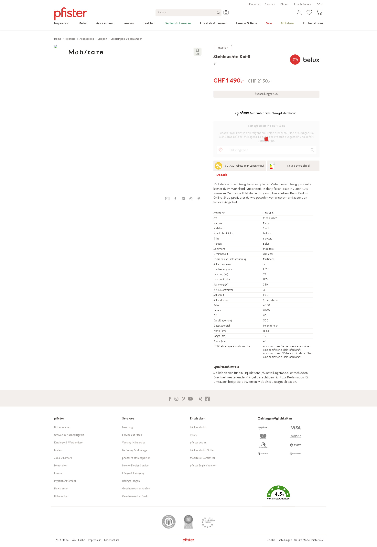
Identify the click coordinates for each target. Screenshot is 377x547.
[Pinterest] (183, 398)
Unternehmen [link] (62, 427)
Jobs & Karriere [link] (302, 4)
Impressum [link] (94, 540)
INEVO (194, 435)
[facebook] (175, 198)
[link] (61, 23)
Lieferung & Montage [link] (134, 450)
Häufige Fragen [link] (131, 481)
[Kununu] (207, 398)
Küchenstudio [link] (198, 427)
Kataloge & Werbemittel (68, 442)
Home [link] (57, 38)
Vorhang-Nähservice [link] (133, 442)
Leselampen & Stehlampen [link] (126, 38)
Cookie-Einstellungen (279, 540)
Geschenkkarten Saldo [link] (135, 496)
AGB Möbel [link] (62, 540)
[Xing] (200, 398)
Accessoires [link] (87, 38)
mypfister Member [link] (65, 481)
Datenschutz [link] (111, 540)
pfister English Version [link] (203, 465)
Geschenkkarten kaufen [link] (136, 488)
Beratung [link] (127, 427)
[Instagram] (176, 398)
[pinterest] (199, 198)
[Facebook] (169, 398)
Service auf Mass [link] (132, 435)
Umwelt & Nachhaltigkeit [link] (69, 435)
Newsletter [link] (61, 488)
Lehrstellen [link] (60, 465)
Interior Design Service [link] (135, 465)
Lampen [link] (102, 38)
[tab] (221, 176)
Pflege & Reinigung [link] (133, 473)
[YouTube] (190, 398)
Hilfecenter (253, 4)
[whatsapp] (191, 198)
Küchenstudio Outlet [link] (202, 450)
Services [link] (270, 4)
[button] (278, 495)
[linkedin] (183, 198)
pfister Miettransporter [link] (136, 458)
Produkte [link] (70, 38)
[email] (167, 198)
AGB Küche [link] (78, 540)
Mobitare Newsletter (202, 458)
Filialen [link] (284, 4)
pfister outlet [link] (198, 442)
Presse (58, 473)
